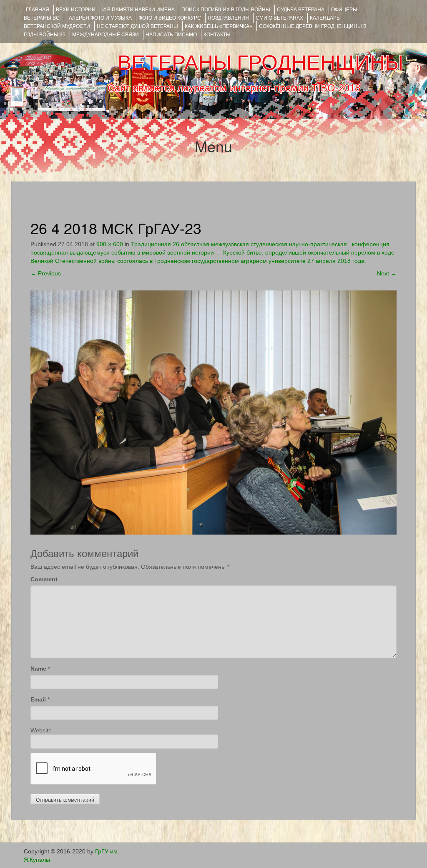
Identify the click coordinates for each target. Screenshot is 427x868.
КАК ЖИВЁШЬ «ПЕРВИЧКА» (218, 26)
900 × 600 (109, 244)
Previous (45, 273)
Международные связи (105, 35)
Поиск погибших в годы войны (225, 10)
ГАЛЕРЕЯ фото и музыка (99, 18)
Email (38, 699)
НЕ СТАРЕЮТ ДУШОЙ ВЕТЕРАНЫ (137, 26)
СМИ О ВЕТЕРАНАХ (279, 18)
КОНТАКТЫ (217, 35)
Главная (37, 10)
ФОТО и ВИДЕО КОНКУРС (169, 18)
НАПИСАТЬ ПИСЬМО (171, 35)
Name (38, 668)
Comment (44, 579)
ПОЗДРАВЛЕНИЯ (228, 18)
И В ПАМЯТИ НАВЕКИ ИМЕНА (138, 10)
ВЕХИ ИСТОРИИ (75, 10)
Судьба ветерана (300, 10)
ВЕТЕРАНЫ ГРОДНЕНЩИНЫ (260, 62)
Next (387, 273)
